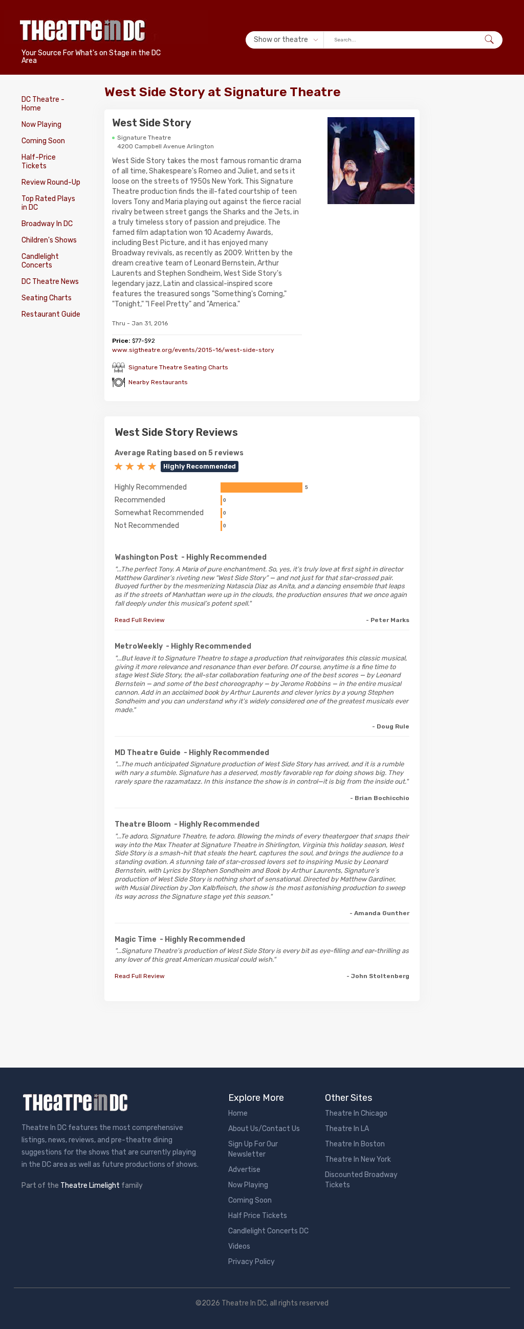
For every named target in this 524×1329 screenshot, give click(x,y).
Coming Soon (43, 141)
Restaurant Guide (50, 314)
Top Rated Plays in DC (48, 203)
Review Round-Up (50, 182)
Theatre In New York (358, 1159)
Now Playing (41, 124)
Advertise (244, 1169)
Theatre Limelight (90, 1185)
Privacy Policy (251, 1261)
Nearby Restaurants (158, 382)
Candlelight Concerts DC (268, 1231)
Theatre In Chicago (356, 1113)
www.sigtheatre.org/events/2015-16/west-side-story (193, 349)
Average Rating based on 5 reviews (179, 453)
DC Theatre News (50, 281)
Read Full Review (140, 620)
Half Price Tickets (257, 1215)
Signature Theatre (144, 137)
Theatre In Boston (355, 1144)
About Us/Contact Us (264, 1128)
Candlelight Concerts (40, 261)
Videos (239, 1246)
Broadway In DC (47, 223)
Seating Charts (46, 298)
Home (238, 1113)
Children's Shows (49, 240)
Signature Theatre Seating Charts (178, 367)
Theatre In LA (347, 1128)
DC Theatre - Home (42, 104)
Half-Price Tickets (38, 161)
